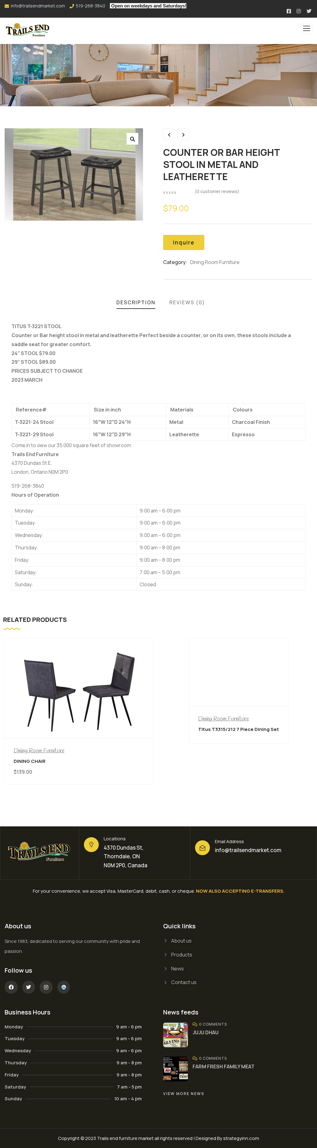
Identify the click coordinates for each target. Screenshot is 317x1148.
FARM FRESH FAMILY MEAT (223, 1066)
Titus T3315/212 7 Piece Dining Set (238, 729)
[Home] (40, 853)
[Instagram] (46, 987)
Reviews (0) (187, 302)
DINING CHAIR (30, 761)
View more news (183, 1093)
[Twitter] (28, 987)
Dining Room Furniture (215, 262)
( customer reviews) (217, 191)
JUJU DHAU (206, 1032)
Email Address (229, 841)
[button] (132, 139)
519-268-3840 (90, 6)
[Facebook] (11, 987)
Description (135, 302)
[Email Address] (202, 847)
